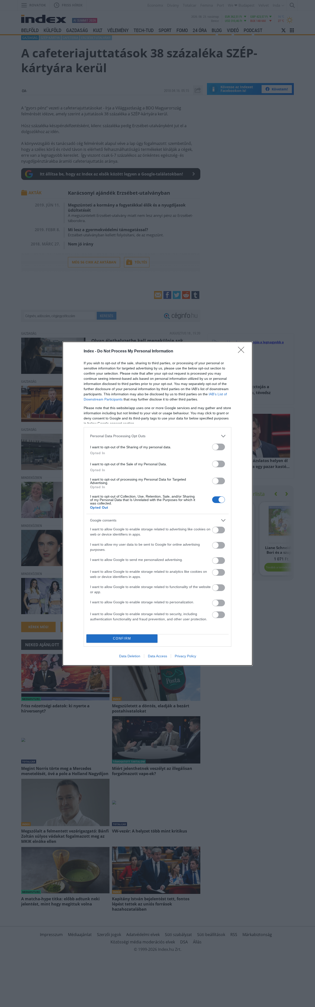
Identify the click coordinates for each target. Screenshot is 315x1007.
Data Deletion (129, 656)
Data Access (157, 656)
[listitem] (157, 436)
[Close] (242, 351)
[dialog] (157, 503)
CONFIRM (122, 638)
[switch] (218, 447)
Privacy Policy (185, 656)
